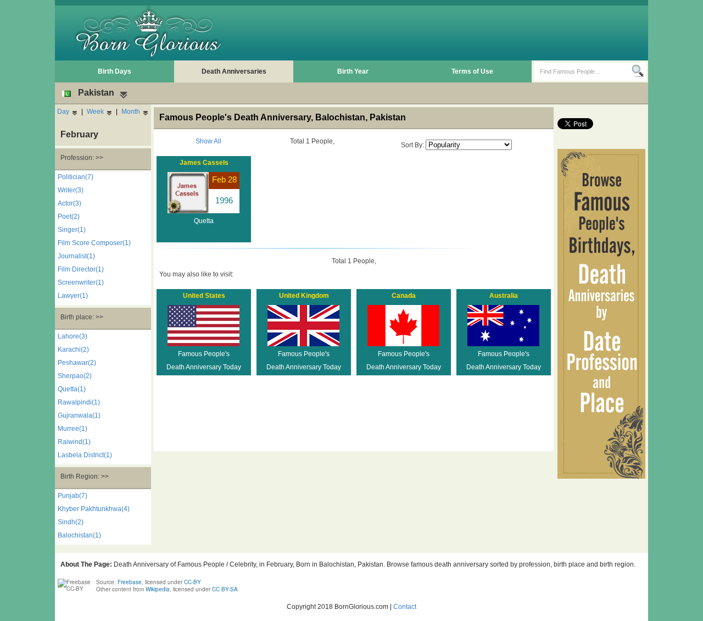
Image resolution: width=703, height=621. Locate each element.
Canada (404, 296)
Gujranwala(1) (79, 415)
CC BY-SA (225, 589)
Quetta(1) (72, 389)
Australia (503, 296)
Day (63, 111)
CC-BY (192, 582)
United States (204, 296)
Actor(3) (69, 203)
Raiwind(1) (74, 442)
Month (130, 111)
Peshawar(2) (77, 363)
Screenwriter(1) (81, 282)
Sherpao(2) (75, 376)
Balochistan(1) (79, 535)
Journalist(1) (76, 256)
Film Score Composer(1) (94, 243)
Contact (404, 607)
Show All (208, 141)
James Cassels (204, 163)
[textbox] (583, 71)
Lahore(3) (72, 336)
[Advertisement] (445, 33)
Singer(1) (72, 230)
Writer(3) (70, 190)
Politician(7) (75, 177)
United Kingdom (304, 296)
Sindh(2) (70, 522)
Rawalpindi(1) (79, 402)
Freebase (130, 582)
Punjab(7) (72, 496)
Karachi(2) (73, 349)
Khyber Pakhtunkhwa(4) (94, 509)
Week (95, 111)
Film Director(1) (81, 269)
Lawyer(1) (73, 296)
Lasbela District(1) (85, 455)
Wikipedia (158, 589)
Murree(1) (72, 429)
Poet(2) (69, 216)
